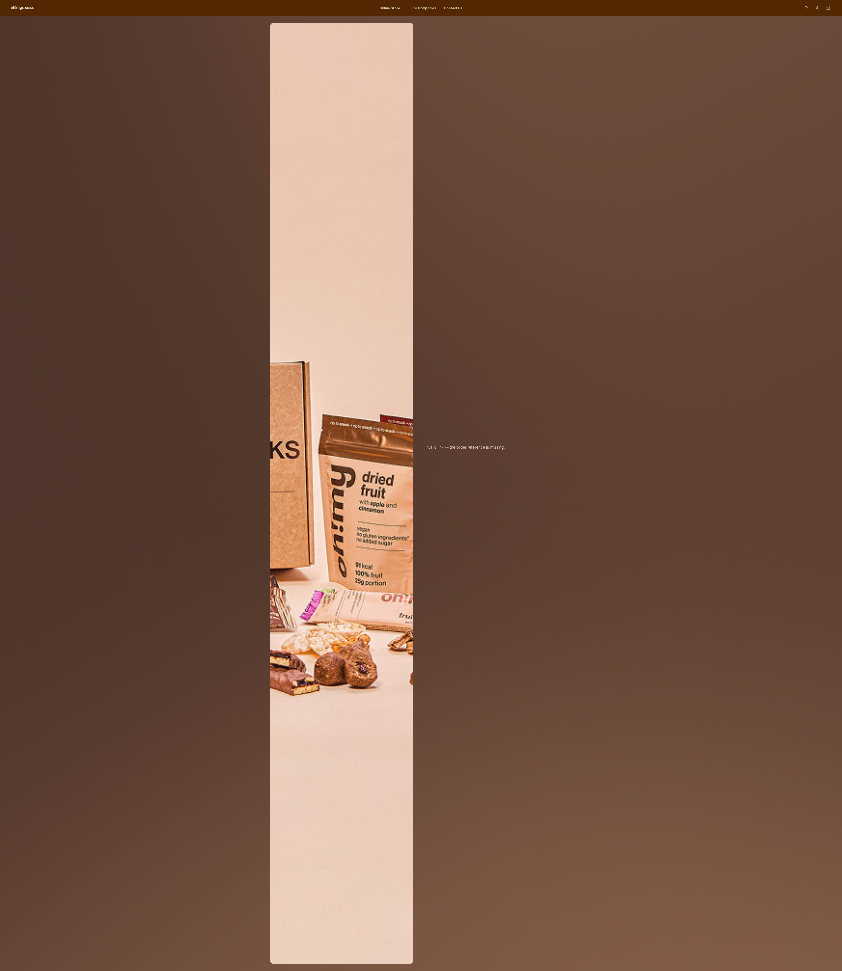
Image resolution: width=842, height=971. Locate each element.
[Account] (817, 8)
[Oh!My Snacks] (22, 7)
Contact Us (453, 8)
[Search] (806, 8)
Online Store (390, 8)
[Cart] (828, 8)
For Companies (424, 8)
